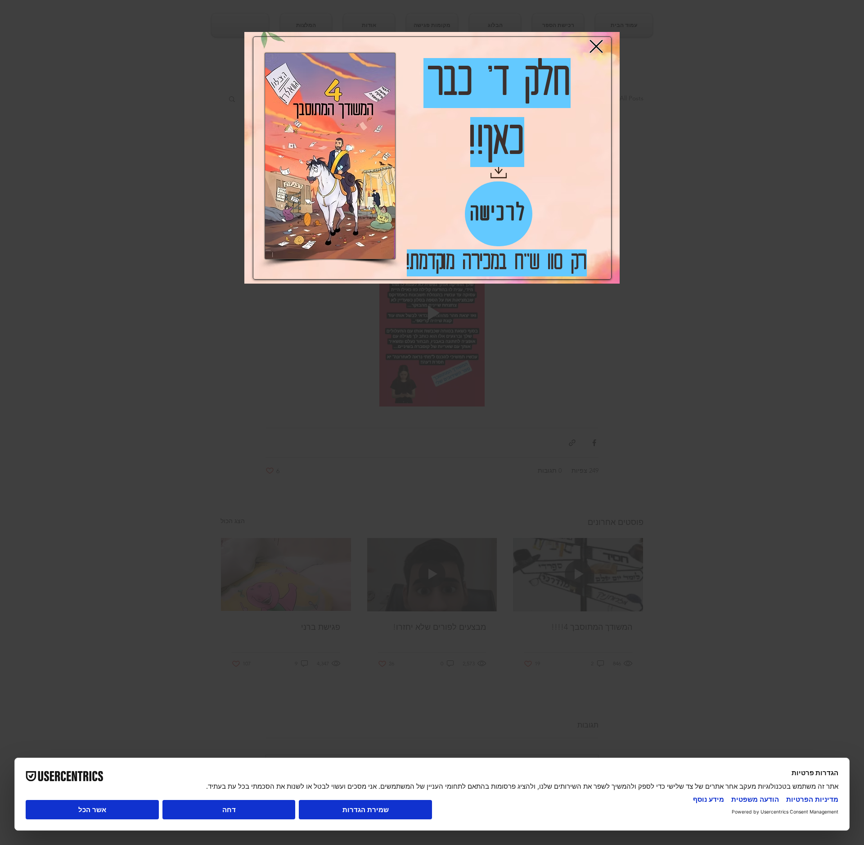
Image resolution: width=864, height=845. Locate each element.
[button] (596, 46)
